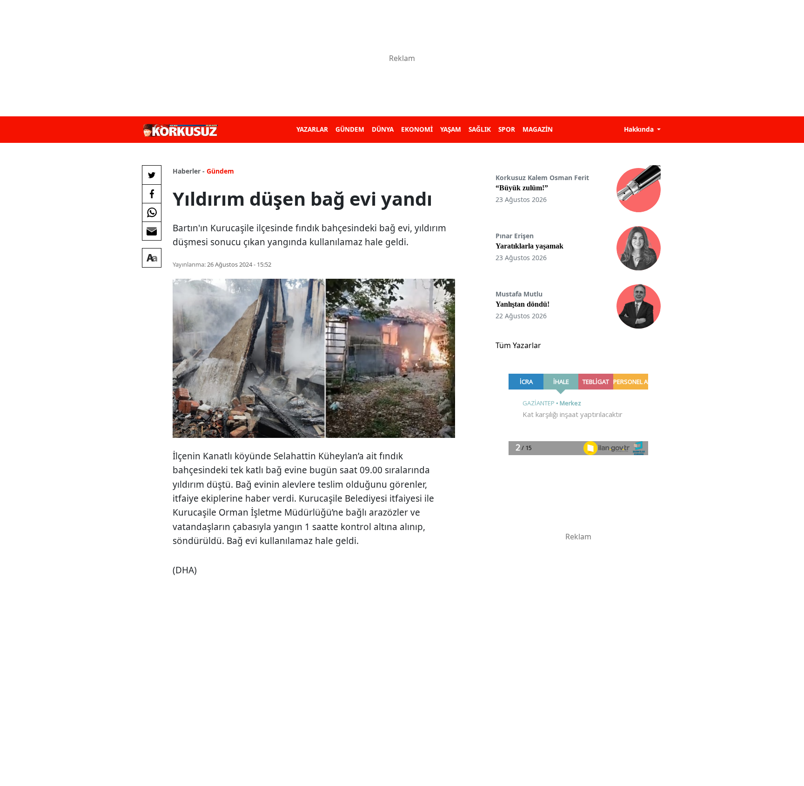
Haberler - (189, 171)
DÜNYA (383, 129)
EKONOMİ (417, 129)
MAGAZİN (538, 129)
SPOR (506, 129)
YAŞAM (450, 129)
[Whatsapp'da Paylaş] (151, 212)
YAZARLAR (312, 129)
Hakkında (640, 129)
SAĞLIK (480, 129)
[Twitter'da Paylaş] (151, 175)
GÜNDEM (349, 129)
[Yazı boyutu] (151, 258)
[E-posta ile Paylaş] (151, 231)
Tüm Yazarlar (518, 345)
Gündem (220, 171)
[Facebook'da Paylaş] (151, 193)
